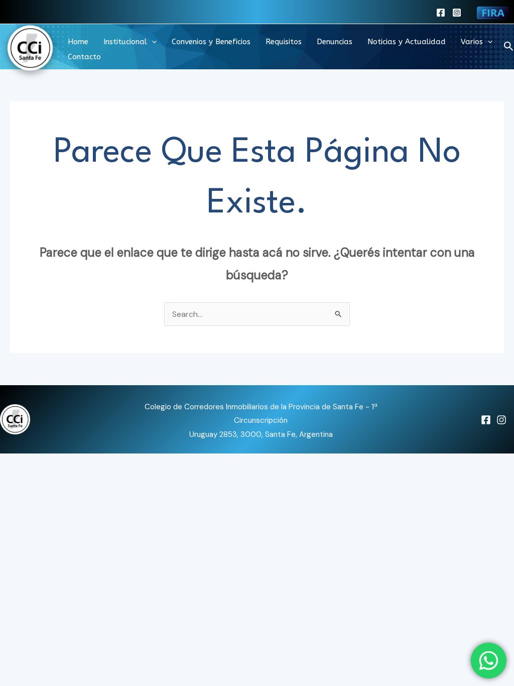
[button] (152, 41)
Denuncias (334, 41)
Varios (472, 41)
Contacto (84, 56)
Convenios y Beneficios (211, 41)
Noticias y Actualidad (406, 41)
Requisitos (284, 41)
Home (78, 41)
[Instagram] (457, 13)
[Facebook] (441, 13)
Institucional (125, 41)
